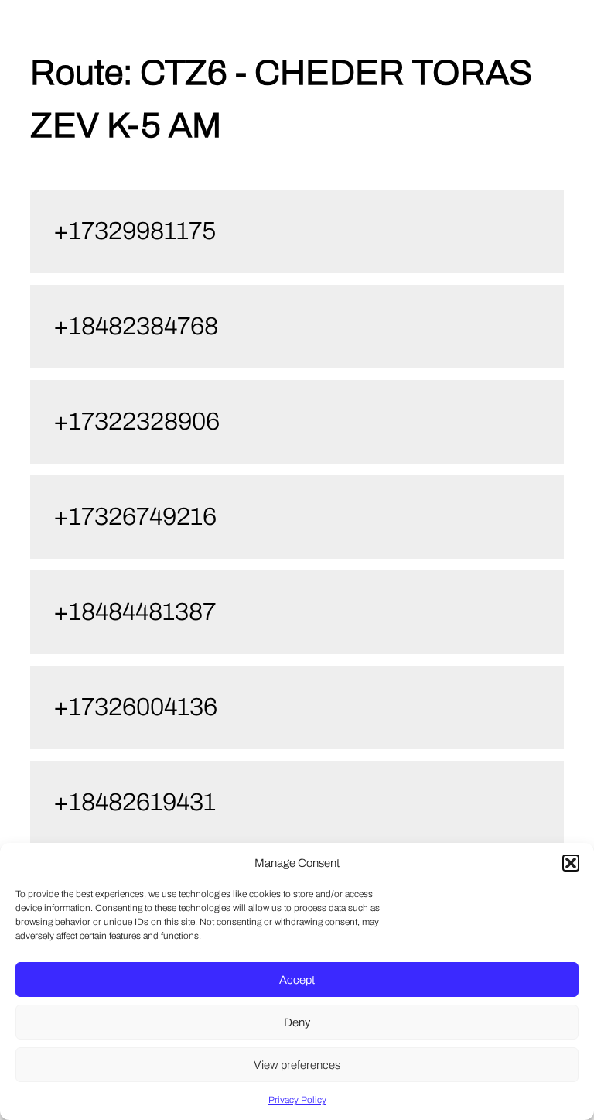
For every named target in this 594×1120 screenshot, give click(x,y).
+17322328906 (136, 421)
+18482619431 (134, 802)
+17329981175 (134, 231)
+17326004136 (135, 707)
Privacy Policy (297, 1099)
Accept (297, 980)
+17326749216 (135, 516)
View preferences (297, 1065)
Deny (297, 1022)
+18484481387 (134, 611)
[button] (571, 863)
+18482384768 (135, 326)
